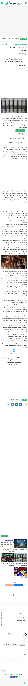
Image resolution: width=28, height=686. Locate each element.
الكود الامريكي (13, 610)
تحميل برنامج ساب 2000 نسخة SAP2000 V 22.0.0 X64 (10, 38)
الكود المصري (13, 615)
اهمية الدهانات (23, 577)
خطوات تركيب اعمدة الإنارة (18, 134)
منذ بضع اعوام (20, 133)
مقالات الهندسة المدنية (13, 625)
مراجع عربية (13, 622)
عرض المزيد (4, 536)
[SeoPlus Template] (22, 674)
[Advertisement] (14, 22)
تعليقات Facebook (18, 585)
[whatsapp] (17, 677)
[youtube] (13, 677)
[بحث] (2, 3)
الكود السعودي (13, 613)
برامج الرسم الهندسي (13, 620)
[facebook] (11, 677)
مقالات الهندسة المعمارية (21, 44)
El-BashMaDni (8, 674)
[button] (20, 404)
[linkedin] (15, 677)
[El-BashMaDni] (14, 3)
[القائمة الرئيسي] (26, 3)
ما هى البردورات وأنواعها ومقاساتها (17, 138)
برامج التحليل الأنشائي (13, 617)
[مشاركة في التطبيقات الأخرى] (8, 404)
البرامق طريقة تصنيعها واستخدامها (16, 142)
